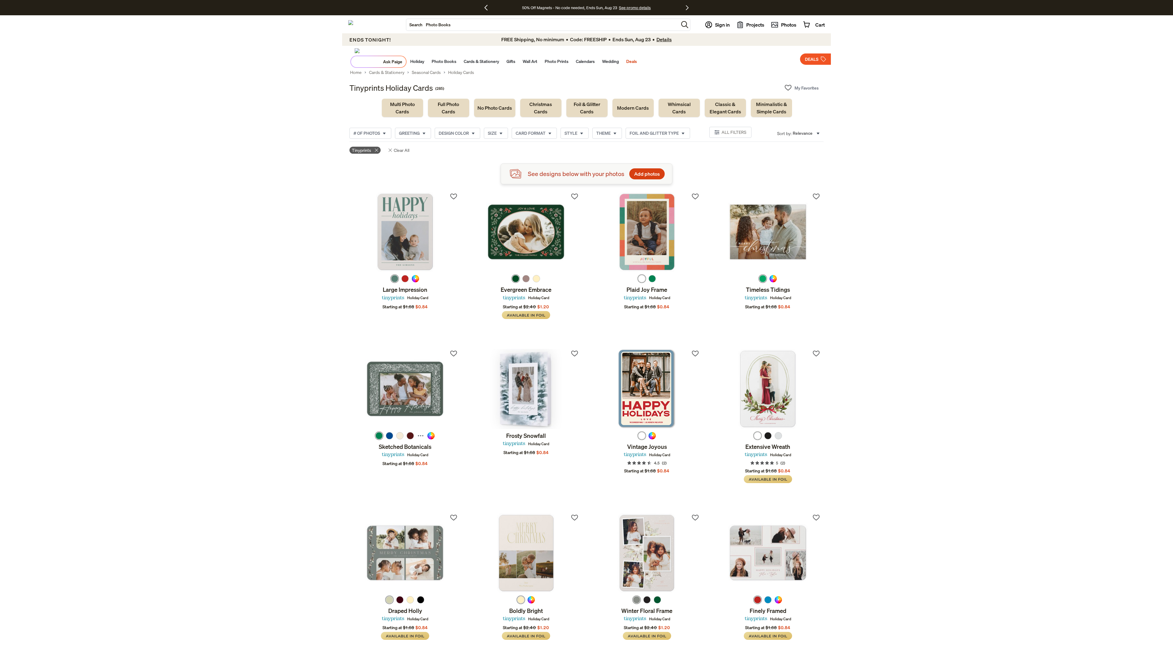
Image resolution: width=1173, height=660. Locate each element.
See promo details (635, 7)
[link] (402, 108)
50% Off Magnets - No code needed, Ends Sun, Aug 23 (569, 7)
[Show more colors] (420, 435)
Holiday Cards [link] (461, 72)
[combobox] (542, 25)
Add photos (647, 173)
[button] (684, 24)
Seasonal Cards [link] (426, 72)
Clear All (401, 150)
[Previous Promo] (488, 7)
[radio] (394, 278)
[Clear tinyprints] (376, 150)
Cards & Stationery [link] (386, 72)
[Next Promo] (687, 7)
